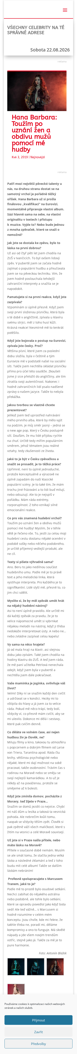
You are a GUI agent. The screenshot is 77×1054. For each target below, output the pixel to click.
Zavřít (38, 1032)
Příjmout (38, 1020)
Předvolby (38, 1044)
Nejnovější (37, 157)
